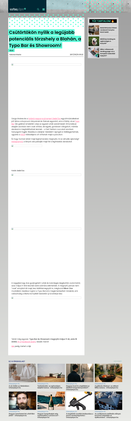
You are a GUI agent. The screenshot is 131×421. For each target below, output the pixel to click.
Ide (12, 346)
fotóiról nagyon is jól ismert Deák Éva (44, 118)
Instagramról (17, 141)
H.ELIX (22, 134)
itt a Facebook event (27, 342)
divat (11, 50)
